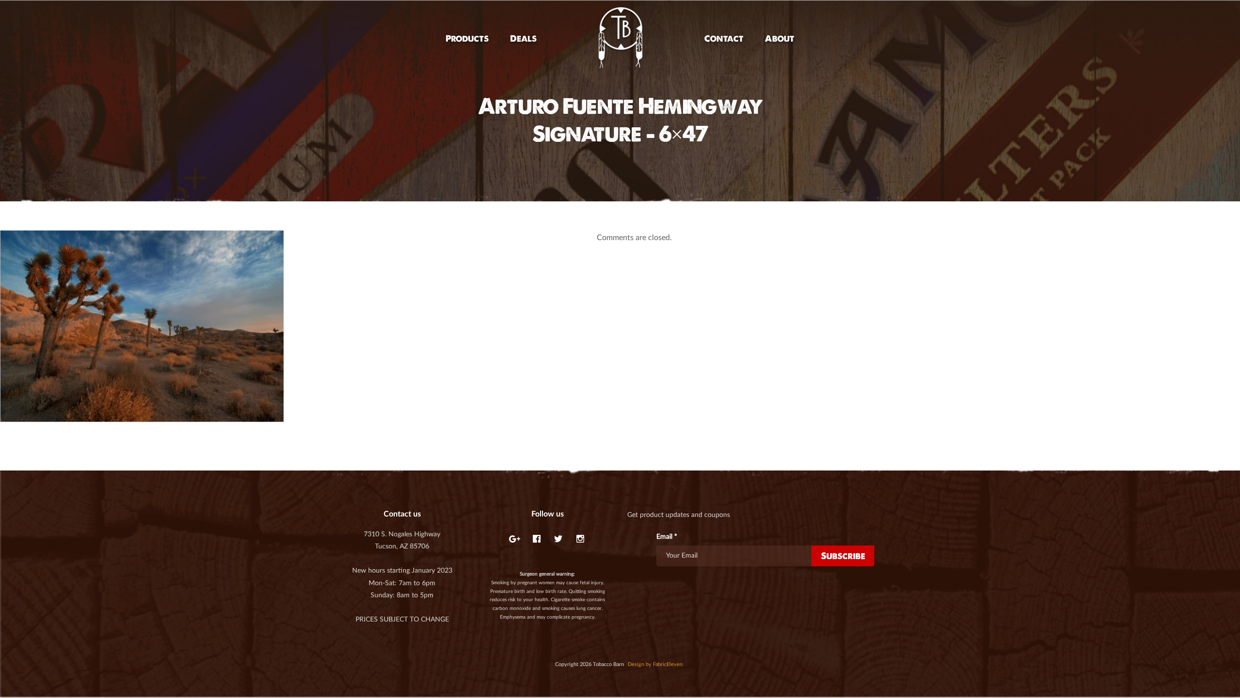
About (779, 38)
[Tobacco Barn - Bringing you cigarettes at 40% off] (620, 38)
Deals (523, 38)
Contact (724, 38)
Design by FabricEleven (655, 664)
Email (666, 536)
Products (467, 38)
